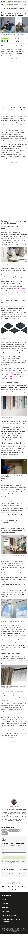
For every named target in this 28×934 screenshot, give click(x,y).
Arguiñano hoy (9, 1)
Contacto (5, 903)
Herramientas (14, 8)
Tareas (3, 8)
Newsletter (5, 907)
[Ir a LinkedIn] (12, 887)
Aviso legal (5, 911)
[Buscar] (25, 4)
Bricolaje (4, 830)
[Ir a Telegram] (12, 890)
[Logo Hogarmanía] (14, 883)
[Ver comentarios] (26, 38)
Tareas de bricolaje (14, 830)
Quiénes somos (6, 895)
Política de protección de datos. (14, 862)
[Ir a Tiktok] (19, 887)
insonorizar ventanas (10, 647)
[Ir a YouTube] (15, 887)
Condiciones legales (14, 861)
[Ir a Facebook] (3, 887)
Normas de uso (23, 869)
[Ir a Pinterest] (22, 887)
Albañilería (5, 833)
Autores (4, 899)
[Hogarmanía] (13, 4)
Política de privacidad (9, 915)
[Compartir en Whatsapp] (4, 41)
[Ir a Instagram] (9, 887)
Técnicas (8, 8)
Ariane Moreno (5, 38)
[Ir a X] (6, 887)
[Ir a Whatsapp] (25, 887)
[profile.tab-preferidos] (2, 41)
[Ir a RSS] (15, 890)
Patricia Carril (11, 824)
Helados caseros (18, 1)
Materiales (21, 8)
